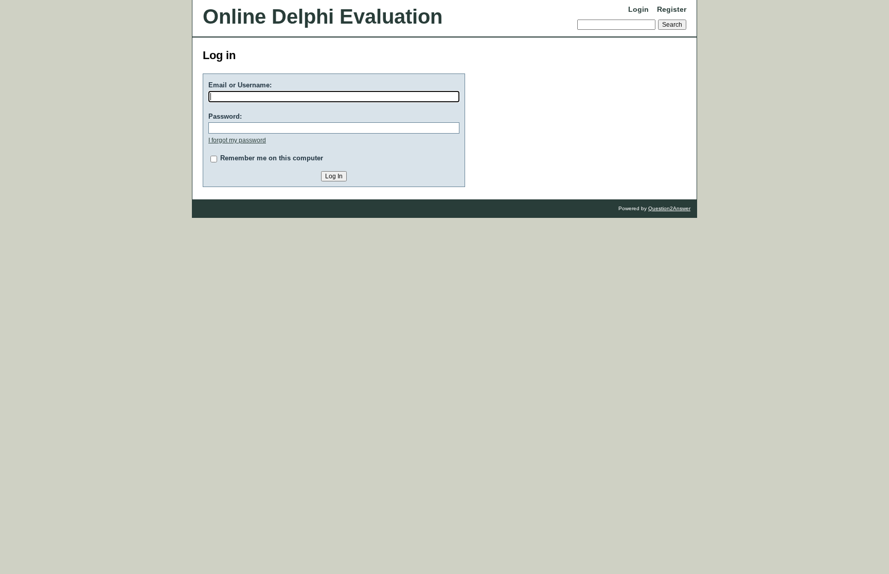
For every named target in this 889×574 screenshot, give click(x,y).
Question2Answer (669, 208)
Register (671, 9)
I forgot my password (237, 140)
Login (638, 9)
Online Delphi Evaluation (322, 16)
